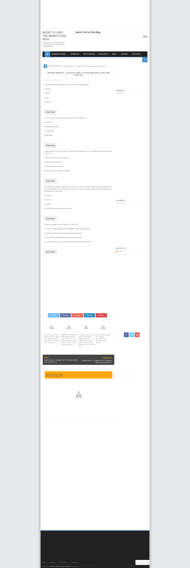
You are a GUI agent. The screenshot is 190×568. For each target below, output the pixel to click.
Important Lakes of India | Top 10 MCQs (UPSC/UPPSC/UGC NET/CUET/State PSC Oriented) (103, 338)
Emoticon (59, 375)
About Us (52, 562)
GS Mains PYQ (75, 54)
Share (66, 315)
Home (44, 562)
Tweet (54, 315)
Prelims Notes (103, 54)
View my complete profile (123, 254)
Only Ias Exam (122, 251)
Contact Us (74, 562)
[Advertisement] (95, 14)
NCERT (114, 54)
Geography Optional (59, 54)
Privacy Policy (63, 562)
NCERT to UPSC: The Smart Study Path (54, 36)
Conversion (50, 375)
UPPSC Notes (136, 54)
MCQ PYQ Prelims (89, 54)
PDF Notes (124, 54)
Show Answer (50, 112)
